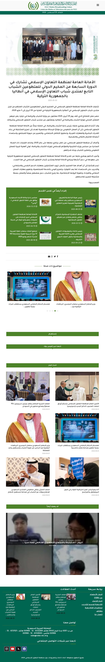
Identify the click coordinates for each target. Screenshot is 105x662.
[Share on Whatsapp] (52, 256)
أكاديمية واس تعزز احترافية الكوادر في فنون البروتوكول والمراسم (81, 491)
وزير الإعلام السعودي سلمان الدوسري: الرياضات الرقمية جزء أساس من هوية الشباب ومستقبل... (10, 605)
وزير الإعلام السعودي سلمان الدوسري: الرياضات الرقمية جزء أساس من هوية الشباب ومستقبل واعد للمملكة (29, 448)
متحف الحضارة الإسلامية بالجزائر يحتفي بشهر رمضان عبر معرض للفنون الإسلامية (68, 217)
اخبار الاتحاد (97, 601)
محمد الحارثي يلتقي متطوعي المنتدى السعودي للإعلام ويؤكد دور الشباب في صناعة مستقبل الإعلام (29, 491)
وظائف (99, 611)
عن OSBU (98, 598)
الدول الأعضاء (96, 595)
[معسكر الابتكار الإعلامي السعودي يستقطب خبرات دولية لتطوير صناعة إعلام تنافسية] (77, 427)
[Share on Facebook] (57, 256)
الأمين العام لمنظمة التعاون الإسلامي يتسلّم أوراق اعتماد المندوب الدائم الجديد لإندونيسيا (78, 405)
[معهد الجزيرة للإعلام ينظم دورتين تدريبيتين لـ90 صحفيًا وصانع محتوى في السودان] (28, 386)
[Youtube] (12, 648)
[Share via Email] (49, 256)
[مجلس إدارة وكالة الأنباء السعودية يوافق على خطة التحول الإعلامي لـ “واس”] (45, 202)
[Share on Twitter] (55, 256)
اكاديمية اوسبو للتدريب (92, 605)
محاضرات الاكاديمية (93, 608)
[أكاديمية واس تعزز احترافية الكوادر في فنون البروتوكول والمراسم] (29, 286)
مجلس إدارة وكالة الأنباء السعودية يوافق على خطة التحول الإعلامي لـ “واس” (23, 200)
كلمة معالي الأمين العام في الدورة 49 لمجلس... (52, 542)
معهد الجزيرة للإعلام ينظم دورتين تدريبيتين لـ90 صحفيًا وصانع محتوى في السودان (30, 405)
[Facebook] (24, 648)
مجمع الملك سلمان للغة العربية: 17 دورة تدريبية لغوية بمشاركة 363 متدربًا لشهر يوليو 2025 (23, 234)
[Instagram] (6, 648)
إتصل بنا (98, 615)
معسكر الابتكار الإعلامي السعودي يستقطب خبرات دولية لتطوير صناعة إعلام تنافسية (78, 447)
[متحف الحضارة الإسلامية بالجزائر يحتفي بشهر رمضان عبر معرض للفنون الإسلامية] (90, 219)
